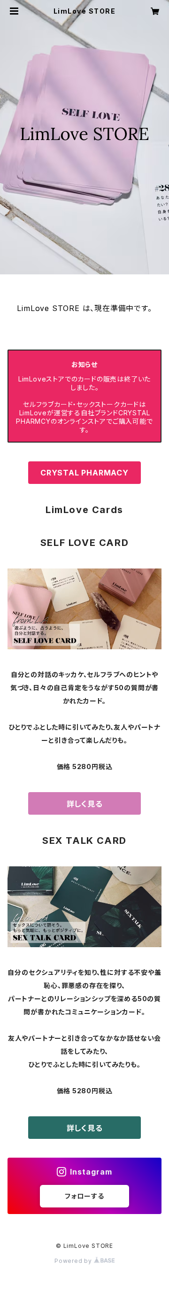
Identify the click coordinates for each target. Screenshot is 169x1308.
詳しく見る (85, 804)
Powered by (74, 1260)
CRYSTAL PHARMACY (84, 472)
